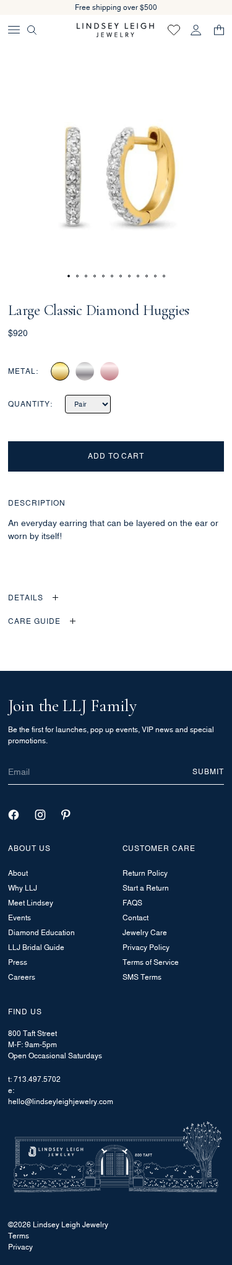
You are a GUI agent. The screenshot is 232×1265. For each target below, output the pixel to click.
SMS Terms (141, 977)
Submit (208, 771)
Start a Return (145, 887)
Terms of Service (150, 962)
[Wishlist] (173, 29)
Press (17, 962)
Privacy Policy (146, 947)
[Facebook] (13, 815)
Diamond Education (41, 932)
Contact (135, 917)
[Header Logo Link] (115, 30)
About (18, 873)
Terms (18, 1235)
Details (25, 597)
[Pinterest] (66, 815)
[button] (68, 276)
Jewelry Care (144, 932)
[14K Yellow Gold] (60, 371)
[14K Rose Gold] (109, 371)
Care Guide (34, 621)
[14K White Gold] (84, 371)
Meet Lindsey (30, 902)
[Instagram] (40, 815)
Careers (21, 977)
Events (19, 917)
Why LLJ (22, 887)
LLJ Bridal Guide (36, 947)
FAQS (132, 902)
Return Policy (145, 873)
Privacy (20, 1246)
